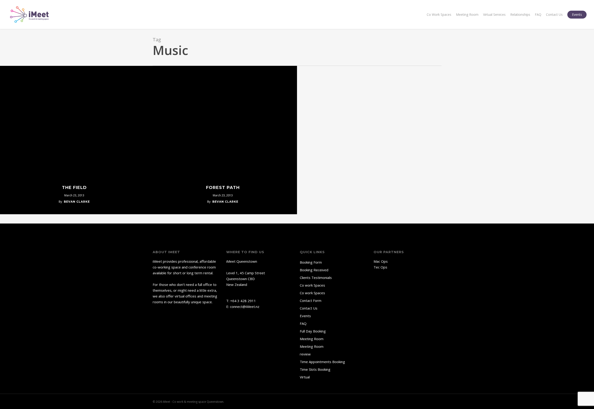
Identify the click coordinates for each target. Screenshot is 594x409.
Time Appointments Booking (322, 361)
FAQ (303, 323)
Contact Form (310, 300)
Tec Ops (380, 267)
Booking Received (314, 270)
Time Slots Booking (315, 369)
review (305, 354)
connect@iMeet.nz (244, 306)
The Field (74, 187)
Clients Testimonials (316, 277)
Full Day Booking (313, 331)
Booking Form (311, 262)
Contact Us (308, 308)
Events (305, 315)
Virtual (305, 377)
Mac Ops (381, 261)
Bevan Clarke (77, 201)
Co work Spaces (312, 285)
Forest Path (223, 187)
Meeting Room (311, 338)
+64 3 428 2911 (243, 300)
